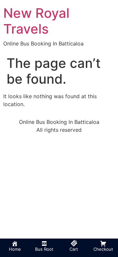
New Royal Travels (36, 21)
